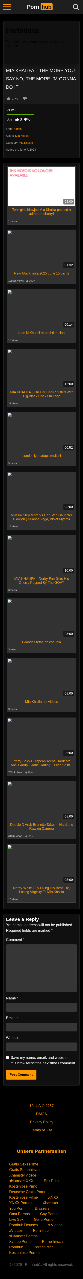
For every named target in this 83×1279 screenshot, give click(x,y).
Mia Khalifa (22, 135)
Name (12, 998)
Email (12, 1018)
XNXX (53, 1197)
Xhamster (50, 1203)
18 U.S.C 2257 (42, 1106)
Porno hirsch (52, 1242)
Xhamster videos (23, 1175)
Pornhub (16, 1247)
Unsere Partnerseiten (41, 1151)
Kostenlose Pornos (24, 1253)
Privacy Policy (41, 1122)
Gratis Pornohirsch (24, 1170)
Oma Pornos (19, 1214)
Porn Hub (41, 1230)
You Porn (16, 1208)
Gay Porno (49, 1214)
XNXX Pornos (20, 1203)
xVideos (16, 1230)
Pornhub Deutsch (23, 1225)
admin (18, 129)
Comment (15, 940)
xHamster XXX (21, 1181)
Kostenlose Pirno (23, 1186)
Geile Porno (43, 1219)
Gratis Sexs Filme (23, 1164)
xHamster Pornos (23, 1236)
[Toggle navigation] (7, 7)
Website (12, 1038)
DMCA (41, 1114)
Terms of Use (41, 1130)
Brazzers (42, 1208)
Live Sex (16, 1219)
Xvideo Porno (20, 1242)
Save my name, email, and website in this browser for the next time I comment (43, 1060)
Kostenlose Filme (23, 1197)
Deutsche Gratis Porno (27, 1192)
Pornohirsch (43, 1247)
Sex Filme (52, 1181)
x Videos (55, 1225)
